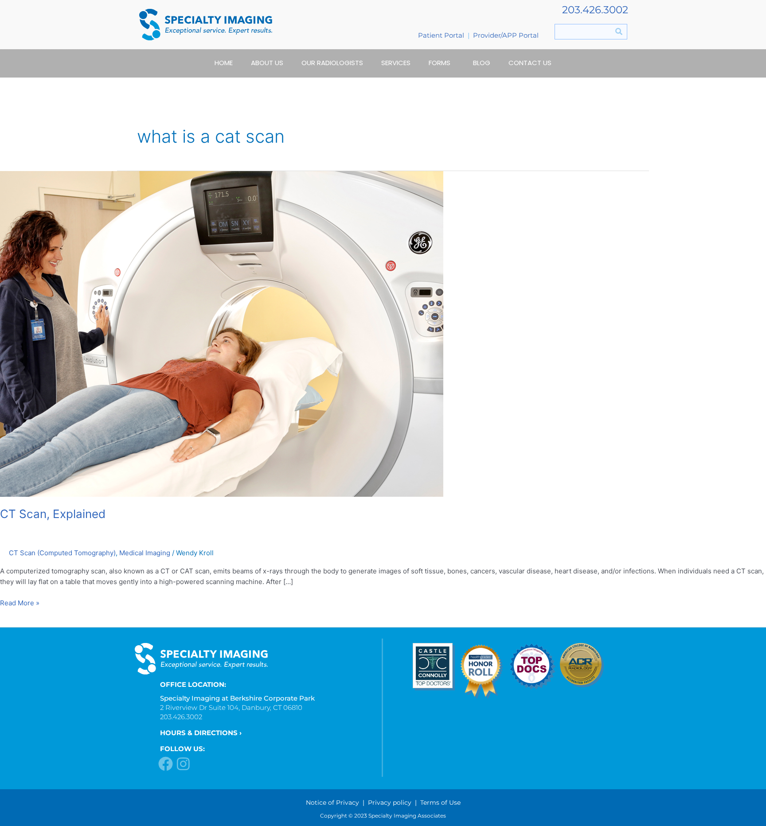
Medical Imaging (144, 553)
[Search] (619, 31)
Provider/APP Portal (506, 35)
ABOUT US (267, 62)
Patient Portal (441, 35)
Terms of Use (440, 803)
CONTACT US (529, 62)
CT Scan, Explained (53, 514)
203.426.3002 (595, 10)
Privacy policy (389, 803)
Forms (439, 62)
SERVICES (395, 62)
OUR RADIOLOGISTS (332, 62)
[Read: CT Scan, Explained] (221, 333)
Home (224, 62)
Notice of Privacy (332, 803)
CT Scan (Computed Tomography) (62, 553)
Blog (481, 62)
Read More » (19, 602)
